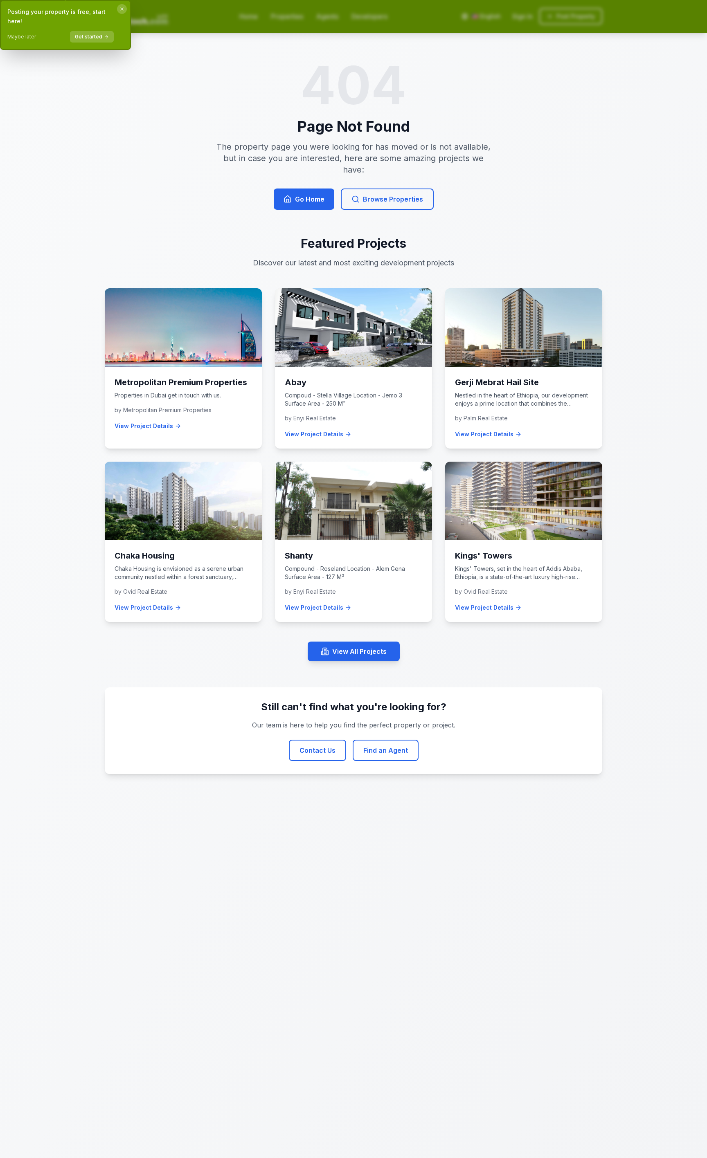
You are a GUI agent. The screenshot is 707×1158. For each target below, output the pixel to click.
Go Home (309, 199)
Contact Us (317, 750)
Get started (88, 37)
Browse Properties (393, 199)
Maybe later (21, 37)
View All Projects (359, 651)
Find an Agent (385, 750)
